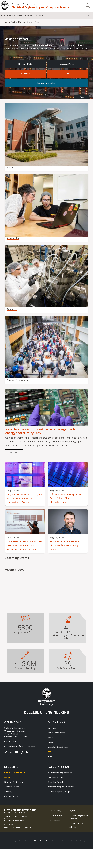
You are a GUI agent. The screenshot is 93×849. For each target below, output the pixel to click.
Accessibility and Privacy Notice (18, 841)
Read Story (14, 452)
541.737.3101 (10, 741)
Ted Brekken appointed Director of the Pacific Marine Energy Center (67, 545)
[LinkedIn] (12, 752)
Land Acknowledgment (39, 841)
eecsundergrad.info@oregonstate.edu (19, 827)
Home (5, 22)
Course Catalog (11, 796)
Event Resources (55, 777)
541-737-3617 (9, 824)
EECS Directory (54, 810)
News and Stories (67, 64)
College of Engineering (23, 4)
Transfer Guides (11, 786)
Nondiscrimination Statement (59, 841)
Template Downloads (57, 782)
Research (20, 15)
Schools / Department (58, 747)
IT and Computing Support (60, 791)
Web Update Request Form (60, 772)
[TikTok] (22, 752)
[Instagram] (6, 752)
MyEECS (41, 15)
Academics (11, 15)
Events (51, 737)
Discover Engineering (14, 782)
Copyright (74, 841)
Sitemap (82, 841)
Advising (8, 791)
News (50, 742)
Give (67, 73)
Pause (82, 97)
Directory (52, 728)
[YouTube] (17, 752)
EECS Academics (55, 815)
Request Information (46, 83)
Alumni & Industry (31, 15)
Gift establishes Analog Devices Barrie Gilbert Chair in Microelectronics (66, 498)
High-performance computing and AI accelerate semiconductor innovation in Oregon (25, 498)
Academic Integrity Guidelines (61, 786)
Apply (7, 777)
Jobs (50, 756)
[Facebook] (28, 752)
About (3, 15)
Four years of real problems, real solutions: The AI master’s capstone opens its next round (24, 545)
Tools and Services (56, 732)
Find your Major (25, 64)
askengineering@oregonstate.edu (19, 746)
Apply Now (25, 73)
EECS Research (54, 820)
